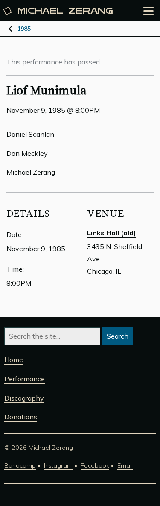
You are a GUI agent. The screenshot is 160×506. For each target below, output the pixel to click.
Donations (20, 416)
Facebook (95, 465)
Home (13, 359)
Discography (24, 398)
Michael (65, 11)
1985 (24, 28)
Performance (24, 378)
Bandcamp (20, 465)
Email (125, 465)
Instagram (58, 465)
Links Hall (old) (111, 232)
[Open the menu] (148, 11)
